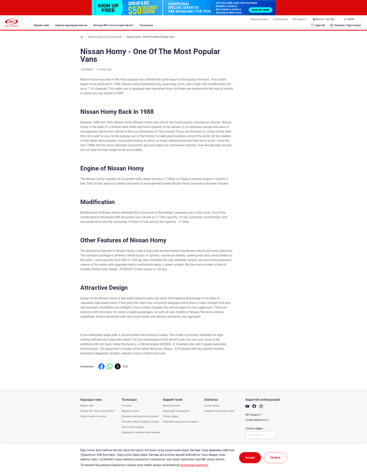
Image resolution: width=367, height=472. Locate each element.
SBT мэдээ (298, 19)
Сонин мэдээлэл (255, 419)
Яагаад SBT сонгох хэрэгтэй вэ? (113, 25)
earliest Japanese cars (178, 212)
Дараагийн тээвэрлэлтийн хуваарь (141, 432)
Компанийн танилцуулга (176, 411)
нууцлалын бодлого (194, 465)
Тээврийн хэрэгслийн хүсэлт (219, 411)
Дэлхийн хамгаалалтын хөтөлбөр (140, 416)
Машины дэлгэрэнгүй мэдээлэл (105, 37)
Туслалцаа (146, 25)
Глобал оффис (171, 416)
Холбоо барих (280, 19)
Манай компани (259, 19)
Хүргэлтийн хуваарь (133, 427)
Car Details (87, 69)
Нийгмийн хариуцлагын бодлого (180, 421)
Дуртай (320, 25)
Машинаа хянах (130, 411)
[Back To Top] (357, 452)
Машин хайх (41, 25)
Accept (250, 457)
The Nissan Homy (92, 179)
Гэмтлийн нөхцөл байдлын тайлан (140, 421)
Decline (275, 457)
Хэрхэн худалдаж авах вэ (71, 25)
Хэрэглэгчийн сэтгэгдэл (93, 416)
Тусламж (126, 405)
